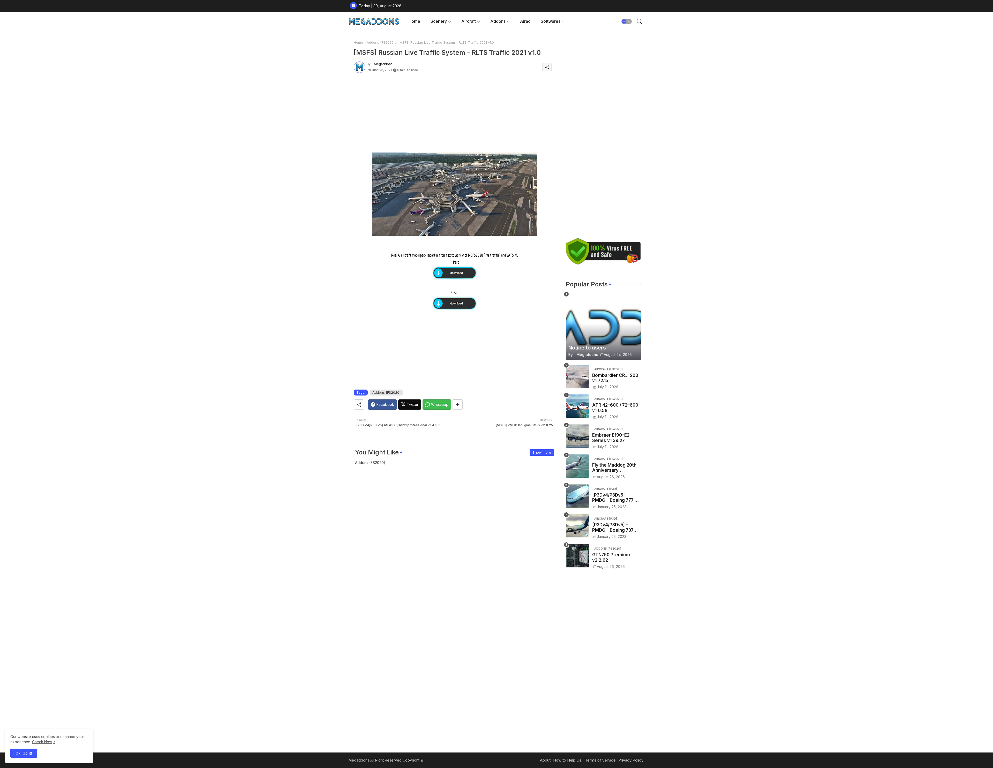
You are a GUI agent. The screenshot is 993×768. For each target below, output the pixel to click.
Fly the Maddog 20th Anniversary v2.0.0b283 (614, 467)
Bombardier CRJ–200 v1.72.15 (615, 378)
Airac (525, 21)
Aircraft (468, 21)
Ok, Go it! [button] (24, 753)
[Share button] (458, 404)
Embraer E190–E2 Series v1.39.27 (610, 437)
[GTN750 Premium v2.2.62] (577, 555)
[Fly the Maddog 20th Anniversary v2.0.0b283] (577, 466)
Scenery (439, 21)
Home (414, 21)
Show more (542, 452)
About (545, 760)
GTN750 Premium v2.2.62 (611, 557)
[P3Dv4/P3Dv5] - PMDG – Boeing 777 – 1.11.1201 (614, 497)
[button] (626, 21)
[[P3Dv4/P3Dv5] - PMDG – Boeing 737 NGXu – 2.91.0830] (577, 525)
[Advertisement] (454, 116)
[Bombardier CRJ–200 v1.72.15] (577, 376)
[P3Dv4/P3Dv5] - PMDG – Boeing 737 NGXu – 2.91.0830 (613, 527)
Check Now (42, 742)
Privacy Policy (630, 760)
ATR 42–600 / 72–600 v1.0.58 (615, 407)
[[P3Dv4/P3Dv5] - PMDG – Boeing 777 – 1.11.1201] (577, 496)
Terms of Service (600, 760)
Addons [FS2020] (381, 42)
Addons (498, 21)
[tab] (414, 21)
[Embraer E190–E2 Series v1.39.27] (577, 436)
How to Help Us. (567, 760)
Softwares (550, 21)
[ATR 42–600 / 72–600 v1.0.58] (577, 406)
